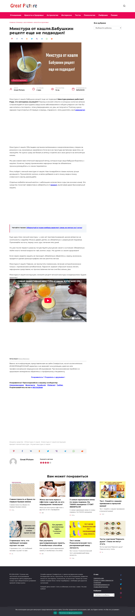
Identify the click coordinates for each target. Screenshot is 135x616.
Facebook (41, 385)
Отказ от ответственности (103, 580)
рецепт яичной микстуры (20, 444)
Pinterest (51, 385)
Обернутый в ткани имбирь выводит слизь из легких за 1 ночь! (54, 228)
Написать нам (99, 578)
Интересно (66, 15)
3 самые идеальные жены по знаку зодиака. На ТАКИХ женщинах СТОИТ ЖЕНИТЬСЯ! (82, 503)
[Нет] (132, 611)
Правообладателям (101, 587)
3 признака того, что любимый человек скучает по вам (19, 542)
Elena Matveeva (24, 359)
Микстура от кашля (33, 442)
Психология (89, 15)
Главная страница (15, 22)
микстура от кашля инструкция (53, 442)
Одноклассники (16, 385)
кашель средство (17, 442)
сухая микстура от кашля (41, 444)
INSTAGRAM (38, 387)
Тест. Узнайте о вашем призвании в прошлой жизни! (111, 503)
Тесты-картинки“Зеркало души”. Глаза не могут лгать (112, 541)
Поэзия (114, 15)
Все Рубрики (28, 22)
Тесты (78, 15)
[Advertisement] (47, 129)
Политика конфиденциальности (70, 613)
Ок (55, 613)
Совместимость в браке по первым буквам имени (22, 500)
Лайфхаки (103, 15)
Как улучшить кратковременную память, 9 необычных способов (52, 542)
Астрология (52, 15)
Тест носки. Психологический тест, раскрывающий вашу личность (81, 544)
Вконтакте (30, 385)
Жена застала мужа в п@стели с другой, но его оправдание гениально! (52, 502)
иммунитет (80, 110)
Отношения (15, 15)
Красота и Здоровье (34, 15)
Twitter (60, 385)
